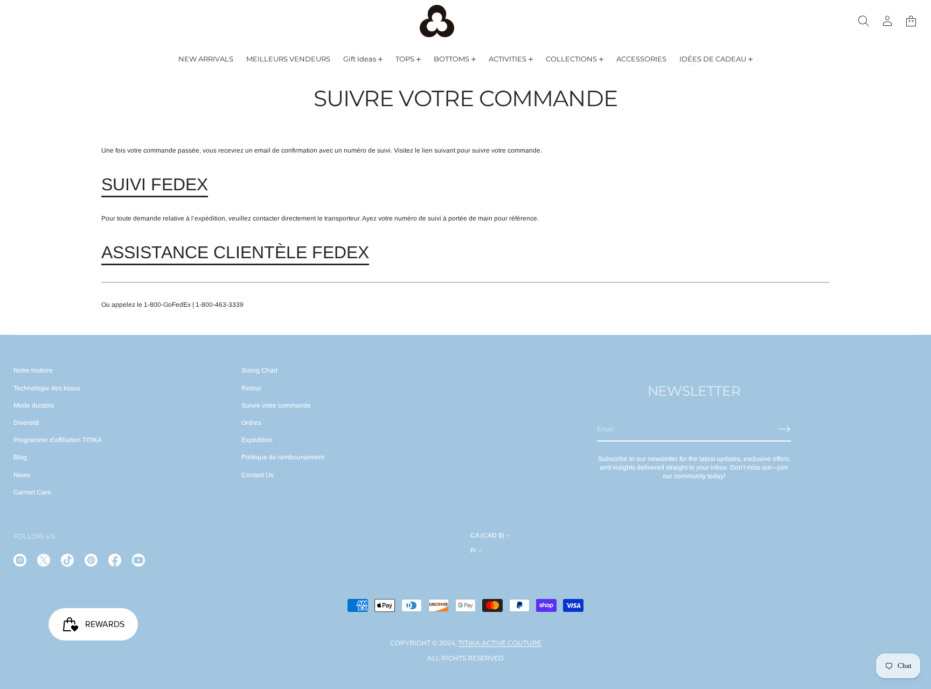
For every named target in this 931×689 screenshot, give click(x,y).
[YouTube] (138, 560)
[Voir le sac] (911, 21)
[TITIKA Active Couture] (437, 21)
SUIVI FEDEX (154, 184)
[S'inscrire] (784, 429)
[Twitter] (43, 560)
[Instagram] (20, 560)
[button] (864, 21)
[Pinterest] (91, 560)
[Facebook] (115, 560)
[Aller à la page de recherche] (864, 21)
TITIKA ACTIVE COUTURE (499, 643)
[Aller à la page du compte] (887, 21)
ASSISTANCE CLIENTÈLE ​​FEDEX (235, 252)
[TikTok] (67, 560)
